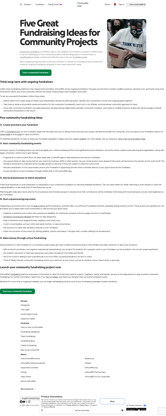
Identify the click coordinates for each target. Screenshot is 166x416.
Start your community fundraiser (17, 291)
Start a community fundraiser (36, 73)
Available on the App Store (134, 409)
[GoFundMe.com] (83, 4)
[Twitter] (26, 401)
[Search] (21, 4)
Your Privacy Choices (133, 405)
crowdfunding (26, 57)
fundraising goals (80, 57)
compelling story (13, 132)
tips (47, 277)
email (19, 134)
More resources (27, 389)
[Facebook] (21, 401)
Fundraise (40, 4)
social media (5, 134)
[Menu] (145, 4)
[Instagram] (29, 401)
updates (82, 139)
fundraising (15, 274)
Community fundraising (29, 52)
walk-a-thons (39, 206)
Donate (27, 4)
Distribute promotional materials (17, 217)
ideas (55, 277)
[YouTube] (23, 401)
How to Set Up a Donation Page (131, 139)
